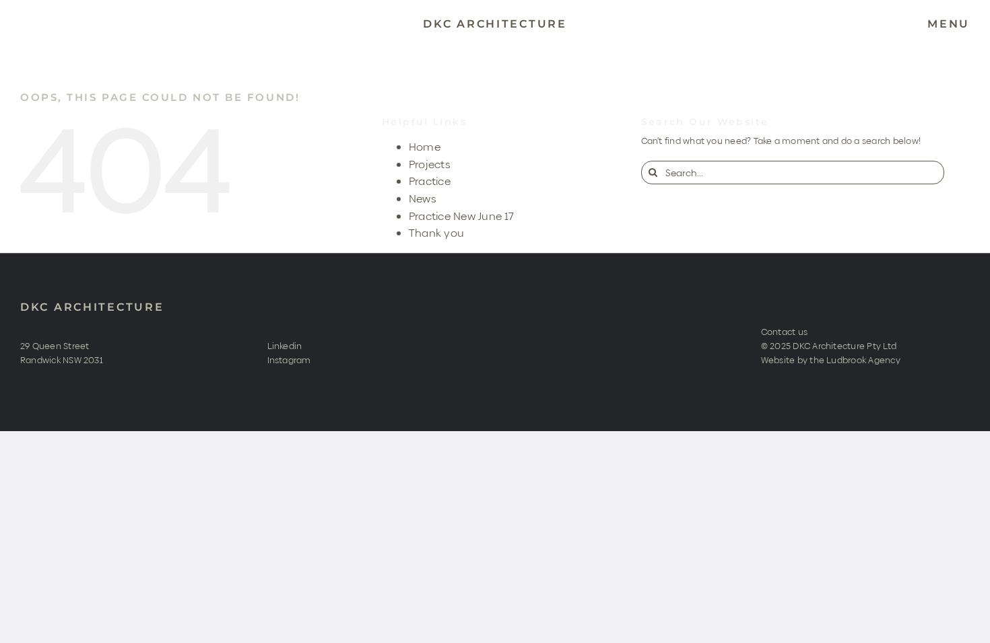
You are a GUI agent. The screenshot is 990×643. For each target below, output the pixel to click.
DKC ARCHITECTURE (92, 307)
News (422, 198)
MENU (948, 23)
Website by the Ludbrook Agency (830, 360)
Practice (430, 181)
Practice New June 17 (462, 216)
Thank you (436, 233)
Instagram (289, 360)
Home (424, 147)
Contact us (784, 332)
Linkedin (284, 346)
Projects (430, 164)
